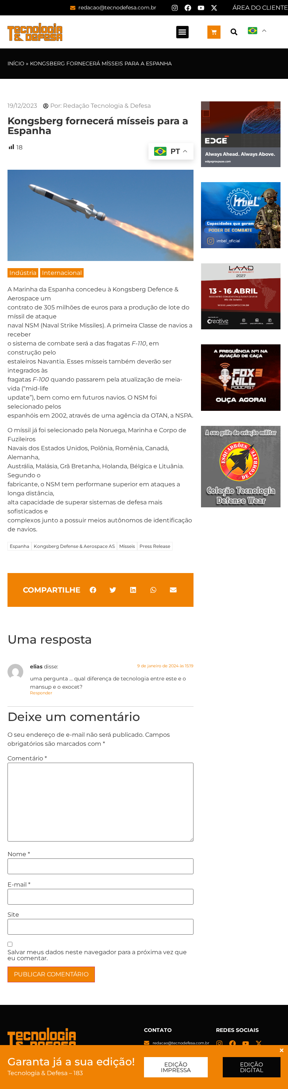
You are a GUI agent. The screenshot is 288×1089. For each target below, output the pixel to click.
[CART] (213, 32)
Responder (41, 692)
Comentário (27, 759)
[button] (182, 32)
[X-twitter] (214, 8)
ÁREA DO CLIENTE (260, 7)
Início (16, 63)
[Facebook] (187, 8)
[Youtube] (201, 8)
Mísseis (127, 546)
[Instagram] (174, 8)
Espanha (19, 546)
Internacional (62, 272)
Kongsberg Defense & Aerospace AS (74, 546)
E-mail (19, 885)
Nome (19, 854)
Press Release (155, 546)
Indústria (22, 272)
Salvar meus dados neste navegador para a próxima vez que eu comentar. (97, 955)
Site (13, 915)
